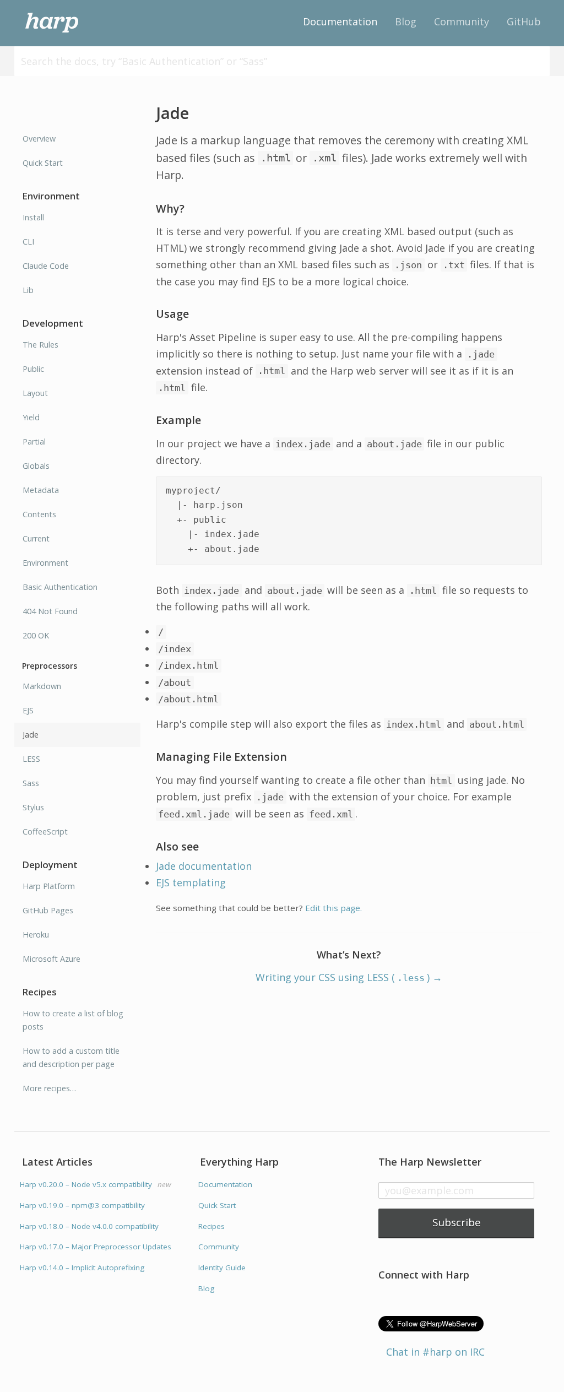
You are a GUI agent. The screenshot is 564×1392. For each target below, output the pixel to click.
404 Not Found (50, 611)
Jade (31, 734)
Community (461, 21)
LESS (31, 759)
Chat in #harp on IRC (435, 1351)
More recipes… (49, 1088)
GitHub (524, 21)
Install (33, 217)
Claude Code (46, 266)
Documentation (340, 21)
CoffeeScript (45, 831)
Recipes (211, 1226)
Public (33, 369)
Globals (36, 466)
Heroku (36, 934)
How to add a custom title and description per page (71, 1057)
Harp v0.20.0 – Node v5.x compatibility (95, 1184)
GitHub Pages (48, 910)
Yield (31, 417)
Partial (34, 441)
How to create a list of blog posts (73, 1020)
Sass (31, 783)
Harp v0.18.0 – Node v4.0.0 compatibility (89, 1226)
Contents (39, 514)
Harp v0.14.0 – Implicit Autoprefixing (82, 1267)
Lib (28, 290)
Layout (35, 393)
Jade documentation (204, 866)
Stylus (33, 807)
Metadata (41, 490)
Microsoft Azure (51, 959)
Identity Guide (222, 1267)
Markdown (42, 686)
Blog (405, 21)
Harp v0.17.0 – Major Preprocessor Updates (95, 1247)
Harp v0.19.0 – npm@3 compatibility (82, 1205)
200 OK (36, 635)
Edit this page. (333, 907)
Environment (45, 562)
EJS (28, 710)
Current (36, 538)
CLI (28, 241)
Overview (39, 138)
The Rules (40, 344)
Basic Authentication (60, 587)
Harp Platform (49, 886)
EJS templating (191, 882)
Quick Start (43, 163)
